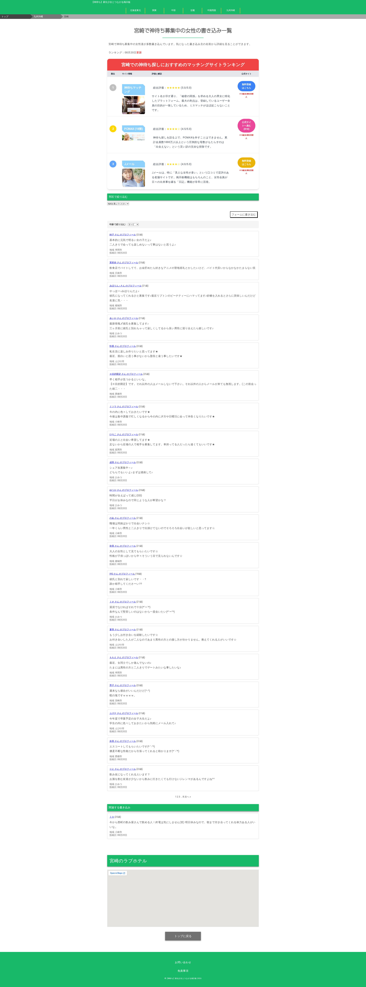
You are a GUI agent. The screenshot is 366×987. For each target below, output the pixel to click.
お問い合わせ (183, 962)
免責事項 (183, 970)
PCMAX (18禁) (133, 129)
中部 (173, 10)
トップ (4, 16)
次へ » (188, 796)
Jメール (129, 164)
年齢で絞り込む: (117, 224)
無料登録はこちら (246, 86)
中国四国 (211, 10)
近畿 (192, 10)
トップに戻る (183, 936)
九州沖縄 (230, 10)
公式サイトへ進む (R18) (246, 125)
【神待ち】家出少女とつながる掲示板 (111, 2)
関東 (154, 10)
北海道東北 (135, 10)
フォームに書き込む (244, 214)
